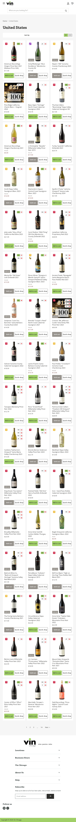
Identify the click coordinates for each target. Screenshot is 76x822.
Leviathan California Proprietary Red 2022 (60, 233)
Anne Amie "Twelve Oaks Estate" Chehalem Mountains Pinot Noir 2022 (61, 619)
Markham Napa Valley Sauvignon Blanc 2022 (60, 451)
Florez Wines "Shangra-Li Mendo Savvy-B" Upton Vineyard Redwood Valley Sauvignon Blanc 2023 (37, 278)
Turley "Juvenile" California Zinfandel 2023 (62, 147)
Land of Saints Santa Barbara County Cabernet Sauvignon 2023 (37, 366)
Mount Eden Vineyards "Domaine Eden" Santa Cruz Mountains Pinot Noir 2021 (60, 662)
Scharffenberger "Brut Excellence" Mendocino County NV (36, 66)
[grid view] (66, 35)
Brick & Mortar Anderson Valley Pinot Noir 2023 (37, 451)
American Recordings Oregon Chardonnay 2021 (13, 147)
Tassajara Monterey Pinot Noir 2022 (13, 408)
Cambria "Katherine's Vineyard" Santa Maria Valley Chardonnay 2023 (13, 452)
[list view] (70, 35)
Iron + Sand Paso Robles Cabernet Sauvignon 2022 (61, 492)
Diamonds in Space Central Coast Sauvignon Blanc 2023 (37, 191)
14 (41, 727)
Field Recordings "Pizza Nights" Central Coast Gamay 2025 (60, 704)
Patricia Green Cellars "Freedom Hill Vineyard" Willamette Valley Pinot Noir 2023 (61, 410)
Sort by (26, 35)
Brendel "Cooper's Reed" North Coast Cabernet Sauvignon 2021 (37, 322)
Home (5, 21)
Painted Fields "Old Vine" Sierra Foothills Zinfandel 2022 (37, 493)
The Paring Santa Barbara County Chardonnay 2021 (13, 617)
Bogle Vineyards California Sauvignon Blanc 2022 (62, 533)
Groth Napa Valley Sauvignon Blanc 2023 (12, 190)
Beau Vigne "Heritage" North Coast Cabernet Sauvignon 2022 (36, 107)
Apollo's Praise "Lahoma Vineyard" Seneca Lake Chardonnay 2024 (61, 191)
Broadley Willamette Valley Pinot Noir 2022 (12, 533)
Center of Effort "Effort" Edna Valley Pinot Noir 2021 (13, 704)
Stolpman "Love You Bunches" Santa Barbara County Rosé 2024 (13, 322)
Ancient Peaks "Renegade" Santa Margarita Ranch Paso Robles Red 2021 (62, 277)
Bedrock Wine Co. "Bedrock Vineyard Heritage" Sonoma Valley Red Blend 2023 (13, 576)
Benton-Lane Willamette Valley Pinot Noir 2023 (13, 660)
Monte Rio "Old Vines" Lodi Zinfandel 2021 (12, 276)
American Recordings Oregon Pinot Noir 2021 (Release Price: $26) (13, 66)
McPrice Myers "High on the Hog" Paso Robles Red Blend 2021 (61, 575)
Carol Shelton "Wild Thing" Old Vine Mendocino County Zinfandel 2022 (38, 234)
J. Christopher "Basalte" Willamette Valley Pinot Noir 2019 (36, 148)
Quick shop (19, 75)
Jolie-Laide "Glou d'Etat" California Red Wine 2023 (13, 233)
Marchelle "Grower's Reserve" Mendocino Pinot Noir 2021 (36, 704)
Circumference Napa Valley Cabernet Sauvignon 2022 (36, 618)
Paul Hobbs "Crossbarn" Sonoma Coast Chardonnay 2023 (61, 366)
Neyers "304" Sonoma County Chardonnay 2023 (61, 65)
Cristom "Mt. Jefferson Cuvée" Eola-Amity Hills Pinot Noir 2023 (60, 322)
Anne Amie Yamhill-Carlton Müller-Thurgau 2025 (37, 534)
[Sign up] (50, 796)
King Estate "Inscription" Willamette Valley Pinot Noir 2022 (13, 493)
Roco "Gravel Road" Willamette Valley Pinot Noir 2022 (36, 409)
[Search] (66, 10)
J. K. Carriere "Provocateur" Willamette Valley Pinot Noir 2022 (37, 661)
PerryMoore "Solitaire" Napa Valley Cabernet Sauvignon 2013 (36, 575)
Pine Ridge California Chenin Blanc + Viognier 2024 (13, 107)
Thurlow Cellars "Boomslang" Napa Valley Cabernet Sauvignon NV (61, 107)
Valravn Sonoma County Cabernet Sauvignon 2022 (13, 365)
